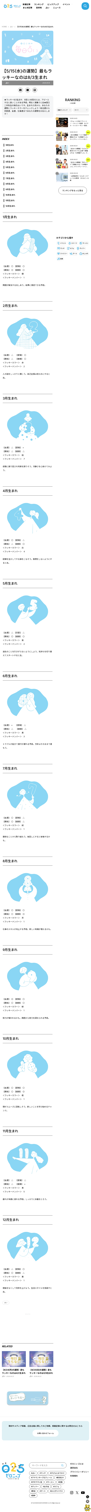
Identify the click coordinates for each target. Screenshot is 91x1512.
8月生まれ (10, 184)
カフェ (72, 248)
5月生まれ (10, 167)
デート (75, 253)
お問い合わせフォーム (45, 1433)
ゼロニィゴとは (76, 1464)
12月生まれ (10, 206)
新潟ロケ (60, 1478)
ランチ (62, 248)
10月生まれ (10, 195)
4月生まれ (10, 162)
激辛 (33, 1496)
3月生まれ (10, 156)
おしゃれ (85, 253)
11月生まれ (10, 200)
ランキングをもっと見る (72, 190)
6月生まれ (10, 173)
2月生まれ (10, 150)
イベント (66, 4)
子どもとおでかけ (57, 1473)
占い (47, 7)
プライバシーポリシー (79, 1472)
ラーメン (85, 243)
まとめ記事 (27, 7)
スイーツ (74, 243)
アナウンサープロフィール (42, 1478)
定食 (61, 1482)
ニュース (57, 7)
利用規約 (74, 1476)
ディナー (82, 248)
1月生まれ (10, 145)
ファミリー (63, 253)
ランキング (39, 4)
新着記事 (26, 4)
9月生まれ (10, 189)
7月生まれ (10, 178)
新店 (33, 1491)
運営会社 (74, 1468)
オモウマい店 (37, 1482)
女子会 (46, 1487)
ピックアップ (53, 4)
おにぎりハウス (57, 1491)
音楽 (61, 259)
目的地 (39, 7)
